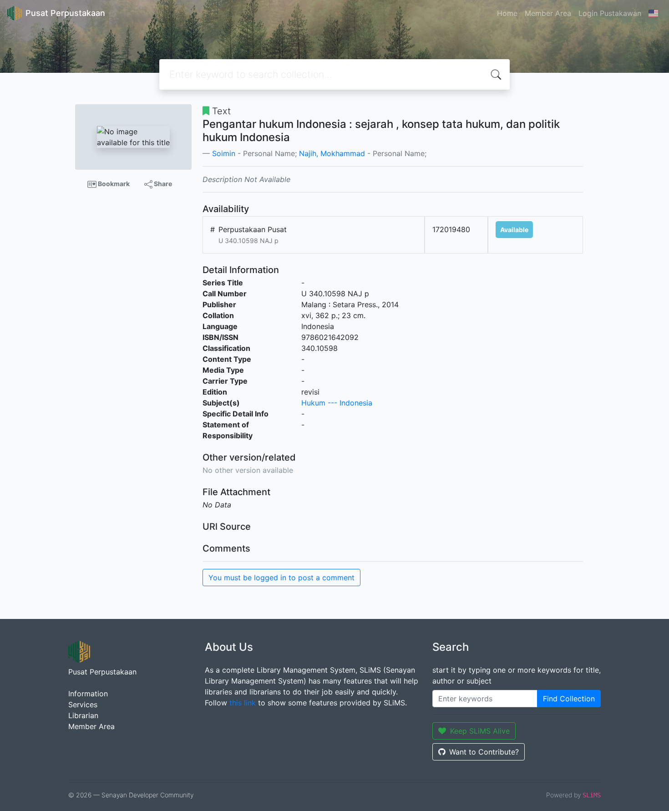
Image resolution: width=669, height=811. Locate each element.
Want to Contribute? (484, 751)
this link (242, 702)
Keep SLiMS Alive (480, 730)
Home (507, 13)
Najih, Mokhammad (332, 153)
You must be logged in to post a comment (281, 577)
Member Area (548, 13)
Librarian (83, 715)
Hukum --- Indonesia (336, 402)
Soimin (223, 153)
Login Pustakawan (609, 13)
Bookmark (113, 184)
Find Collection (569, 698)
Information (88, 693)
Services (82, 704)
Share (162, 184)
